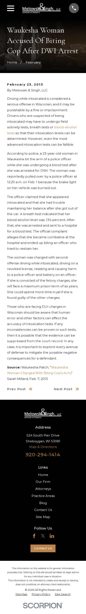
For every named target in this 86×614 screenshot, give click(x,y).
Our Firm (43, 482)
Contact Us (43, 510)
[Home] (42, 8)
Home (43, 475)
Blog (43, 503)
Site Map (43, 517)
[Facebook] (34, 536)
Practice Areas (43, 496)
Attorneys (43, 489)
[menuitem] (21, 594)
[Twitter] (43, 536)
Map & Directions (43, 447)
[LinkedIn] (52, 536)
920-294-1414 (43, 455)
